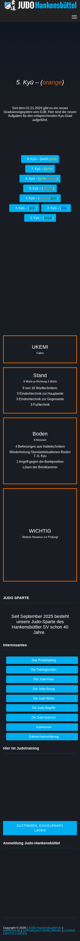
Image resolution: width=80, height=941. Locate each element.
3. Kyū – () (25, 208)
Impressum (43, 727)
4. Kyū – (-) (41, 198)
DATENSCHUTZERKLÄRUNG (42, 930)
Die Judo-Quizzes (43, 717)
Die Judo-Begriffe (43, 707)
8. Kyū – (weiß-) (41, 159)
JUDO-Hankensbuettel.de (45, 927)
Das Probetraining (43, 660)
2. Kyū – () (57, 208)
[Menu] (74, 17)
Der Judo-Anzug (43, 688)
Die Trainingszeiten (43, 669)
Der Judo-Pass (43, 679)
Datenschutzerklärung (43, 736)
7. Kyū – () (41, 168)
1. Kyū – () (41, 218)
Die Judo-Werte (43, 698)
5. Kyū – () (41, 188)
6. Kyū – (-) (41, 178)
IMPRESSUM (11, 930)
